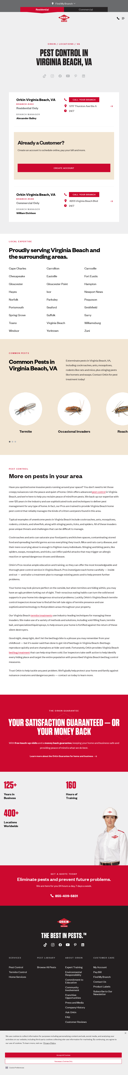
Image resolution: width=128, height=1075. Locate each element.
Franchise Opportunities (73, 996)
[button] (15, 1067)
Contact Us (99, 981)
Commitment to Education (74, 981)
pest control (99, 491)
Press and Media (74, 1002)
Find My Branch (102, 976)
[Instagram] (52, 76)
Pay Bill (97, 972)
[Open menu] (123, 17)
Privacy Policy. (49, 1043)
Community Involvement (72, 988)
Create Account (64, 167)
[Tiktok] (44, 76)
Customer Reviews (76, 1021)
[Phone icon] (118, 18)
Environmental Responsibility (73, 973)
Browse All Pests (46, 967)
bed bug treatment (19, 652)
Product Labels (101, 986)
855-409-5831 (66, 895)
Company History (75, 1007)
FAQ (67, 1017)
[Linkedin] (83, 76)
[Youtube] (68, 76)
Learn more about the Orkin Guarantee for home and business (61, 756)
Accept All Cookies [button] (63, 1055)
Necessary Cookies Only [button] (63, 1061)
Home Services (17, 976)
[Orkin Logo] (64, 18)
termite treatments (41, 615)
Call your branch (84, 99)
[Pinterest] (76, 76)
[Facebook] (60, 76)
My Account (100, 967)
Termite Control (18, 972)
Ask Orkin (70, 1012)
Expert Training (74, 967)
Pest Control (16, 967)
